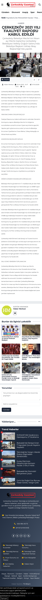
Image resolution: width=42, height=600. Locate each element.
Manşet (7, 576)
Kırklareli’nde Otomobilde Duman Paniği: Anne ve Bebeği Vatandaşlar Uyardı (10, 377)
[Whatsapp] (25, 535)
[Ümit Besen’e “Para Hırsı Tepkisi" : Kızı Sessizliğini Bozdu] (31, 349)
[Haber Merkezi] (7, 310)
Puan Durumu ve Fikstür (11, 559)
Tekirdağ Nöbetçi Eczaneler (11, 546)
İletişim (20, 578)
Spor (32, 12)
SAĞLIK (14, 576)
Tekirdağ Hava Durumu (29, 546)
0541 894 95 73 (22, 524)
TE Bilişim (27, 584)
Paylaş (6, 79)
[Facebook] (13, 535)
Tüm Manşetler (30, 558)
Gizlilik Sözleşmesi (30, 576)
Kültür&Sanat (35, 574)
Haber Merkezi (9, 84)
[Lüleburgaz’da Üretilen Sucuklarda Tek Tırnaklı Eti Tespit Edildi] (11, 349)
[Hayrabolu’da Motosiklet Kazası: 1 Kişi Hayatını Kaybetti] (31, 330)
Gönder (6, 410)
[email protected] (21, 520)
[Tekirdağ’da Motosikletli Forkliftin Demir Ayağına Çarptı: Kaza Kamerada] (31, 368)
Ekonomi (16, 12)
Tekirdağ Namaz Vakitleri (10, 553)
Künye (26, 578)
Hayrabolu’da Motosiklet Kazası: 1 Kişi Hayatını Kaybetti (21, 18)
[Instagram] (21, 535)
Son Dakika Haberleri (8, 565)
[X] (17, 535)
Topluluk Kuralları (9, 578)
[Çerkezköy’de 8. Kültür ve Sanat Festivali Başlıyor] (11, 330)
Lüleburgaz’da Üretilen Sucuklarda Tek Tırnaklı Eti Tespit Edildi (10, 357)
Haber (21, 23)
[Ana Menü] (2, 5)
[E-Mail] (15, 313)
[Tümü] (39, 422)
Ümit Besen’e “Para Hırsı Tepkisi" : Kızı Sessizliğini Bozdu (31, 357)
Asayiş (25, 12)
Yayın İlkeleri (34, 578)
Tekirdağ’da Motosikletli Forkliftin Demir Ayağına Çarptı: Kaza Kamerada (31, 377)
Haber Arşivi (29, 564)
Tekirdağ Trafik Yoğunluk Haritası (29, 553)
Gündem (5, 12)
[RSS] (28, 535)
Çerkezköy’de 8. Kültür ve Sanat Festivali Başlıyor (10, 338)
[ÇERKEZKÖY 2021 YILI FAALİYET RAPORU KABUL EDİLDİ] (21, 65)
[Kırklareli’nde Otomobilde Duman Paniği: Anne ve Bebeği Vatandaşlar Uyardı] (11, 368)
